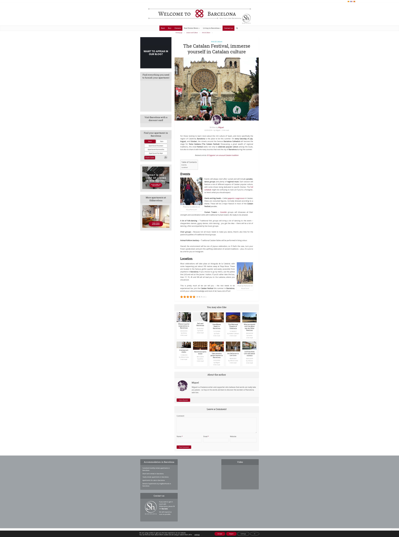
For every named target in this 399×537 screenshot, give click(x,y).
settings (197, 535)
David (201, 330)
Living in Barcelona (211, 28)
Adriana (250, 361)
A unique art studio (183, 351)
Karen (250, 335)
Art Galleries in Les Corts (233, 354)
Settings (243, 534)
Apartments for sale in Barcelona (153, 480)
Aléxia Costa (185, 357)
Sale (161, 141)
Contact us (228, 28)
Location (184, 167)
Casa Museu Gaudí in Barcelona (216, 326)
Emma (185, 333)
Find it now (149, 158)
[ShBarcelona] (199, 14)
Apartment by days (156, 153)
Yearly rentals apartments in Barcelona (155, 477)
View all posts (183, 400)
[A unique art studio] (184, 344)
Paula (217, 333)
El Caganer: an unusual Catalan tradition (222, 155)
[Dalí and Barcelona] (200, 317)
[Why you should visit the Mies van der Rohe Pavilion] (249, 317)
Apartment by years (156, 146)
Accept (220, 534)
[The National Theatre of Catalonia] (233, 317)
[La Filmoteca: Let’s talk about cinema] (249, 345)
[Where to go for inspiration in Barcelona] (184, 317)
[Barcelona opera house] (200, 345)
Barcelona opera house (200, 353)
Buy (169, 28)
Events (184, 165)
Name (180, 436)
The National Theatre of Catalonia (233, 326)
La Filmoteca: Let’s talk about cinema (249, 354)
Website (233, 436)
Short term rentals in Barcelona (153, 474)
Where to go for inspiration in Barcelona (183, 326)
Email (206, 436)
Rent (163, 28)
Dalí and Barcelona (200, 324)
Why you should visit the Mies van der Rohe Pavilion (249, 327)
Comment (180, 416)
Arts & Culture (216, 41)
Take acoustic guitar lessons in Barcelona (217, 355)
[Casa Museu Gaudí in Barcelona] (216, 317)
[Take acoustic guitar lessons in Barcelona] (216, 346)
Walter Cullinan (234, 333)
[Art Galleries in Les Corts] (233, 346)
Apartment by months (156, 149)
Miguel (221, 127)
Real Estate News (191, 28)
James (201, 359)
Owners (177, 28)
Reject (231, 534)
